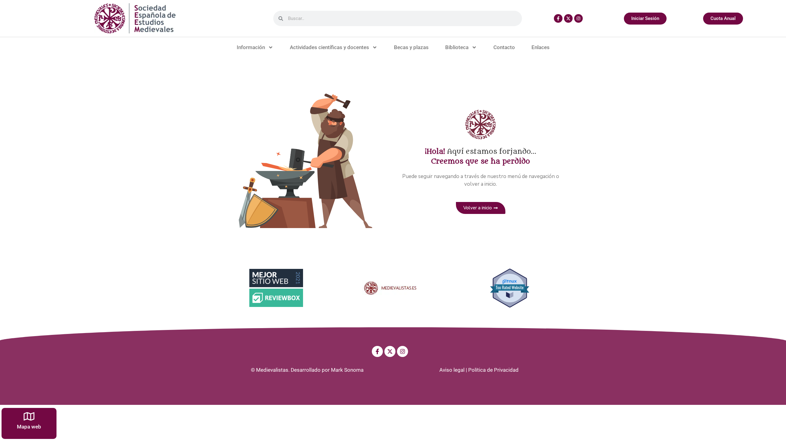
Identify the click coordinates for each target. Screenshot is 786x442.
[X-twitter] (568, 18)
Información (251, 47)
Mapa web (29, 427)
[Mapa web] (29, 416)
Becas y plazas (411, 47)
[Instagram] (578, 18)
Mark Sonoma (347, 370)
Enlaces (540, 47)
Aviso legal (452, 370)
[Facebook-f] (558, 18)
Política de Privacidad (493, 370)
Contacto (504, 47)
